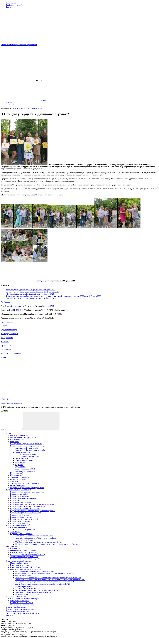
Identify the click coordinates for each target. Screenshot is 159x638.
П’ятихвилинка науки (28, 454)
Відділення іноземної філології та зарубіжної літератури (32, 511)
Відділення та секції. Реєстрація (18, 490)
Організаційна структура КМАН (23, 437)
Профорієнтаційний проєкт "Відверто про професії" (35, 538)
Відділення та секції (13, 5)
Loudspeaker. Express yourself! (26, 530)
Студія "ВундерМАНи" (19, 523)
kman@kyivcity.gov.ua (15, 306)
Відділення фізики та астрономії (23, 498)
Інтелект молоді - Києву (24, 460)
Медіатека (5, 342)
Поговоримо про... (22, 458)
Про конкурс (15, 548)
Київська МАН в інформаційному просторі (27, 446)
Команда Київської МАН (20, 435)
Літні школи (15, 532)
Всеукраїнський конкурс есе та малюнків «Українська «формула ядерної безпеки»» (48, 578)
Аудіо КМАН (20, 467)
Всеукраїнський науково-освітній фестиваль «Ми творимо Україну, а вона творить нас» (50, 580)
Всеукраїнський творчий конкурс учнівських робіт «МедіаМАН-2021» (43, 584)
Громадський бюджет (18, 479)
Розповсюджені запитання (11, 403)
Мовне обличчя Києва (24, 540)
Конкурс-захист (7, 338)
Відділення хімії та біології (20, 515)
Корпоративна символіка (11, 353)
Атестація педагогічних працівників (24, 483)
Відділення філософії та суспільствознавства (28, 506)
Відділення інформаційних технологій (25, 513)
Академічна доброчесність (16, 607)
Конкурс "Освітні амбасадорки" (27, 588)
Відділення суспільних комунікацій (24, 519)
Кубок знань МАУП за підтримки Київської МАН (34, 571)
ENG (41, 80)
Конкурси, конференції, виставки (19, 561)
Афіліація (14, 481)
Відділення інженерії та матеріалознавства (27, 492)
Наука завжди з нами (23, 452)
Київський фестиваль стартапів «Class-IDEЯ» (33, 592)
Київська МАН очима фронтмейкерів (30, 450)
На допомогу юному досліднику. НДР (25, 559)
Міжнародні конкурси (9, 334)
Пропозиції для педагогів (16, 596)
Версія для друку (42, 281)
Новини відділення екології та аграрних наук (27, 108)
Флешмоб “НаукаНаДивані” (31, 456)
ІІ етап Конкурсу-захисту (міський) (24, 553)
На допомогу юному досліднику (18, 611)
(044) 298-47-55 (48, 306)
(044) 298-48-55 (17, 310)
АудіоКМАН (6, 346)
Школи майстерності (18, 527)
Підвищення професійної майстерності (25, 599)
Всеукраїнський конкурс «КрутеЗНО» (25, 567)
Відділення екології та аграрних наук (25, 509)
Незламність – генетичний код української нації (34, 536)
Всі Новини (5, 302)
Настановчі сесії (16, 473)
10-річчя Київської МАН (20, 477)
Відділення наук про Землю (21, 502)
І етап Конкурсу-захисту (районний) (24, 550)
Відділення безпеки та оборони (22, 521)
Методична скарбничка (19, 601)
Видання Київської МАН (25, 469)
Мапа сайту (5, 399)
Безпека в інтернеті (17, 486)
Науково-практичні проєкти (21, 534)
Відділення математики (19, 496)
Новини (4, 326)
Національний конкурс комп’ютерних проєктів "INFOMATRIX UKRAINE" (45, 573)
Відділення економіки (19, 494)
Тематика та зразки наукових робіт (24, 557)
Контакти (9, 7)
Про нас (9, 433)
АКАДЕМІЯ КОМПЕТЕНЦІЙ (18, 525)
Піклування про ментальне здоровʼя (20, 609)
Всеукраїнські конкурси (19, 565)
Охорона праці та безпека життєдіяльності (27, 488)
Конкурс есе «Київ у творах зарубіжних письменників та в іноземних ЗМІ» (45, 582)
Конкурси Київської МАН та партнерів (25, 569)
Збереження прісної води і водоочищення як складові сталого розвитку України (46, 544)
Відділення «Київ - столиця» (21, 517)
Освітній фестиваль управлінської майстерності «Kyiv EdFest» (39, 590)
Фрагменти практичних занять (22, 605)
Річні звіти (14, 442)
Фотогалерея (6, 349)
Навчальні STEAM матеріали (21, 603)
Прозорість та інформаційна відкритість (26, 444)
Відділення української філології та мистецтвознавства (32, 504)
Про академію (11, 3)
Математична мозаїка (23, 586)
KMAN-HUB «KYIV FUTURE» (27, 594)
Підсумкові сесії (16, 475)
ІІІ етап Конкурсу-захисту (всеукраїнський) (27, 555)
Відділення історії (17, 500)
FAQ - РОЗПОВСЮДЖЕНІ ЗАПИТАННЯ (22, 613)
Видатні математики (23, 576)
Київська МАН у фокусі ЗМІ (26, 448)
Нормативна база (17, 440)
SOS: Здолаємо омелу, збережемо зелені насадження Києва (38, 542)
